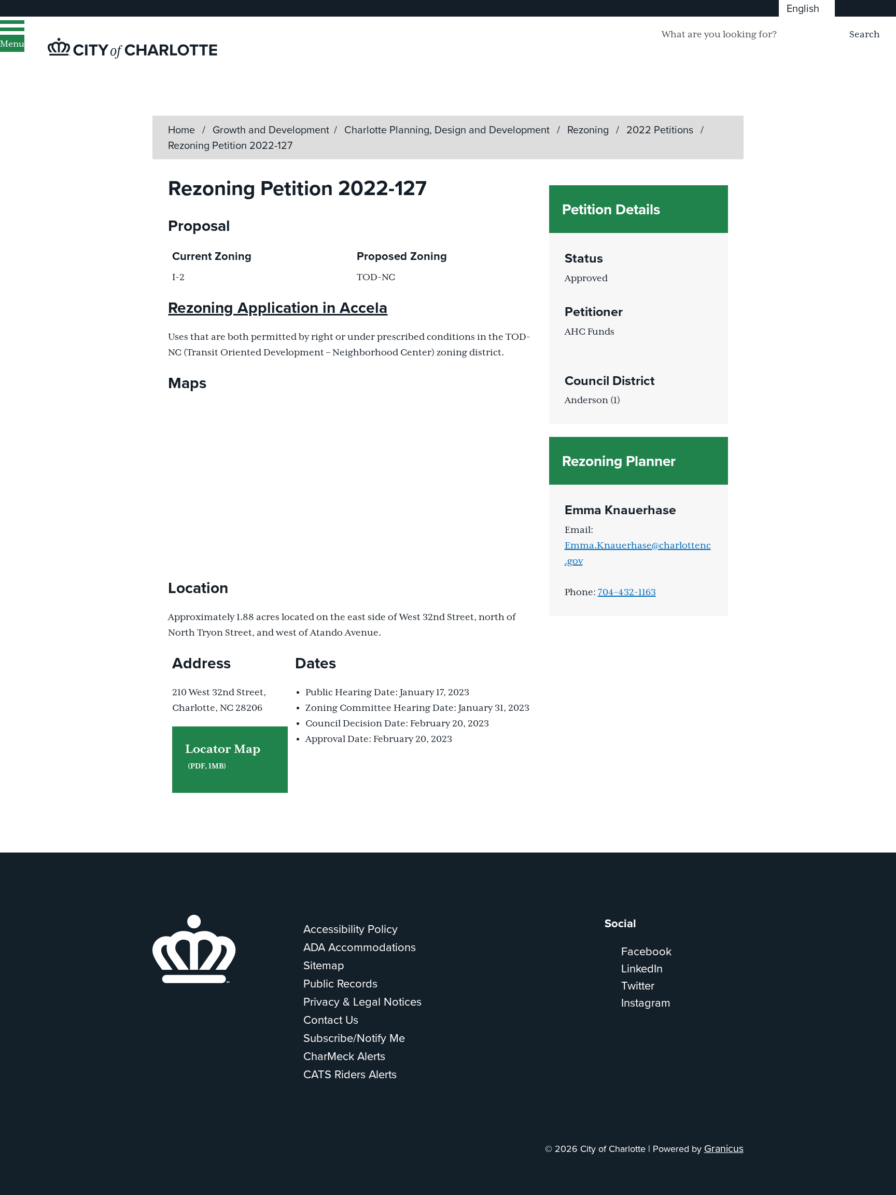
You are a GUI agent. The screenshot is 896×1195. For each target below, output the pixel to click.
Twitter (637, 985)
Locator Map (222, 757)
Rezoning (589, 129)
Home (181, 129)
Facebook (646, 951)
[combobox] (807, 8)
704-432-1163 (627, 592)
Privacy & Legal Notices (362, 1001)
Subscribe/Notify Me (354, 1037)
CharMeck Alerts (344, 1056)
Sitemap (323, 965)
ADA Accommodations (359, 947)
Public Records (340, 983)
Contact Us (330, 1019)
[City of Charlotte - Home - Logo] (132, 48)
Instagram (645, 1002)
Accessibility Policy (350, 929)
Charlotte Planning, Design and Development (448, 129)
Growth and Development (271, 129)
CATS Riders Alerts (350, 1074)
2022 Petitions (661, 129)
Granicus (724, 1148)
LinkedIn (642, 968)
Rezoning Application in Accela (277, 307)
